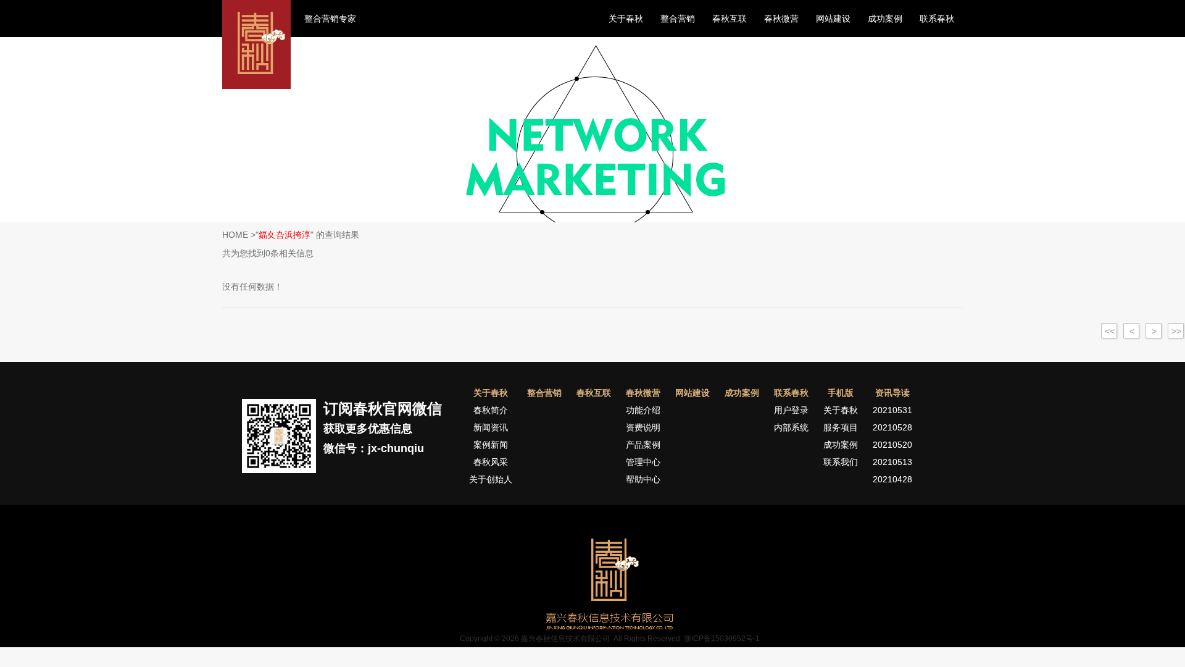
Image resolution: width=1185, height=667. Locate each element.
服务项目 (840, 427)
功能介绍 (643, 410)
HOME (235, 235)
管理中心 (643, 462)
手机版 (841, 393)
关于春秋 (626, 18)
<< (1110, 331)
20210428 (892, 479)
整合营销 (677, 18)
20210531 (892, 410)
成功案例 (885, 18)
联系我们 (840, 462)
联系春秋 (937, 18)
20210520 (892, 445)
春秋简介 (490, 410)
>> (1176, 331)
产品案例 (643, 445)
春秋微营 (781, 18)
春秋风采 (490, 462)
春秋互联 (729, 18)
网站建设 (833, 18)
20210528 (892, 427)
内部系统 (791, 427)
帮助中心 (643, 479)
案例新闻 (490, 445)
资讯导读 (892, 393)
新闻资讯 (490, 427)
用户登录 (791, 410)
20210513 (892, 462)
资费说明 (643, 427)
